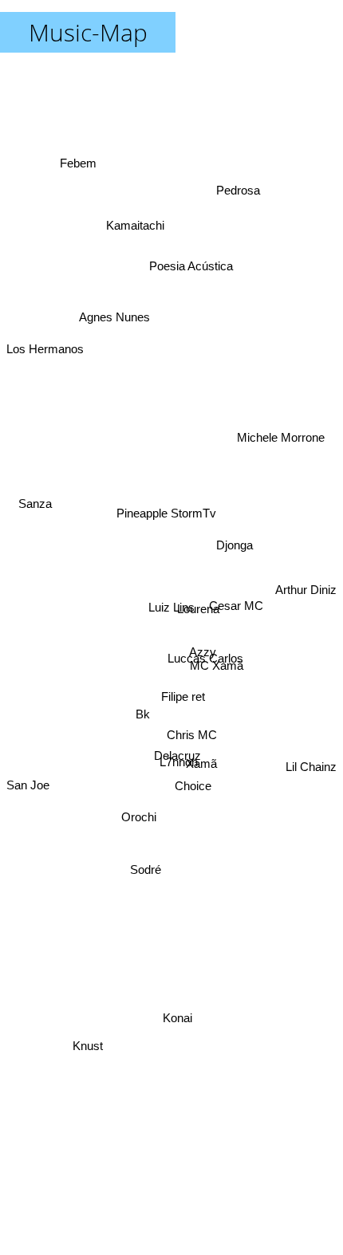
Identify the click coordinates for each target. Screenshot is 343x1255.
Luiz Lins (171, 607)
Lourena (200, 634)
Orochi (142, 825)
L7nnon (174, 783)
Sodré (144, 872)
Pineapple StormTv (170, 522)
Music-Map (88, 32)
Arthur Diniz (306, 589)
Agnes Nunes (113, 334)
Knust (82, 1025)
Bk (144, 718)
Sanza (36, 489)
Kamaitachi (137, 225)
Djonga (236, 553)
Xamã (200, 772)
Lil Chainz (311, 723)
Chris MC (193, 737)
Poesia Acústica (178, 262)
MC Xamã (219, 701)
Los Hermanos (45, 311)
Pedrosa (236, 186)
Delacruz (179, 755)
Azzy (203, 659)
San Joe (27, 769)
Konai (176, 1022)
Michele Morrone (279, 424)
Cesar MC (236, 617)
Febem (79, 167)
